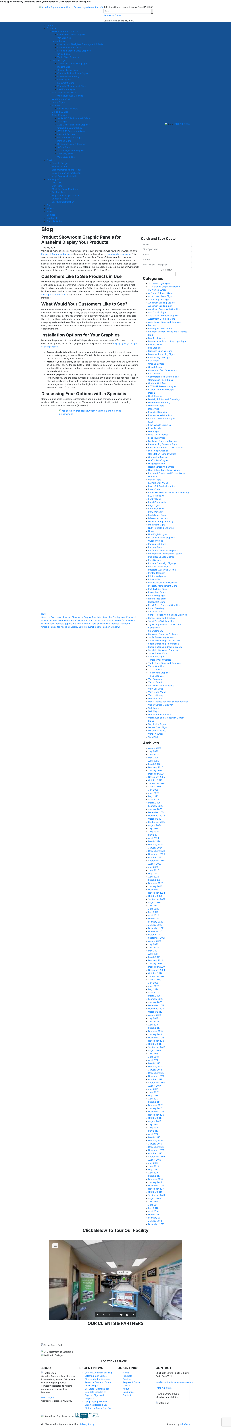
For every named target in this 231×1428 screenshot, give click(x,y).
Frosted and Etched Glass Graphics (166, 447)
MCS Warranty (155, 511)
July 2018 (153, 1053)
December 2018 (156, 1037)
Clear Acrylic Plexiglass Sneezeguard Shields (80, 44)
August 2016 (154, 1121)
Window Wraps (155, 733)
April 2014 (153, 1211)
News (151, 531)
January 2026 (155, 770)
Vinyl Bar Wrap (155, 688)
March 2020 (154, 995)
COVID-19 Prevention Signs (71, 131)
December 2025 (156, 773)
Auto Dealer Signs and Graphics (73, 124)
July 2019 (153, 1018)
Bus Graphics (154, 347)
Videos (50, 208)
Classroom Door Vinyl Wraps (162, 370)
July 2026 (153, 751)
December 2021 (156, 928)
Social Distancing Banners (161, 637)
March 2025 (154, 802)
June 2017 (153, 1092)
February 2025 (155, 806)
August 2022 (154, 902)
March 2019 (154, 1028)
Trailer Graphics (156, 666)
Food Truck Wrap (156, 437)
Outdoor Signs (59, 60)
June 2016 (153, 1127)
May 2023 (153, 873)
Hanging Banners (156, 463)
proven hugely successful (117, 254)
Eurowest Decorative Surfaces (56, 254)
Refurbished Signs (157, 598)
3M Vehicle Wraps (157, 289)
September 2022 (156, 899)
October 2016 (155, 1118)
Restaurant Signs (156, 602)
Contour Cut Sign (157, 383)
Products (51, 28)
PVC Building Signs (157, 589)
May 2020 (153, 989)
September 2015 (156, 1156)
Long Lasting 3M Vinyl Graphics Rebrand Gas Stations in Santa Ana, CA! (98, 1404)
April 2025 (153, 799)
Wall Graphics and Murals (65, 92)
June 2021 (153, 947)
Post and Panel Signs (159, 566)
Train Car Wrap (155, 669)
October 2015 (155, 1153)
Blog (49, 205)
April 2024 (153, 838)
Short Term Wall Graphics (161, 621)
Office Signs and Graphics (161, 537)
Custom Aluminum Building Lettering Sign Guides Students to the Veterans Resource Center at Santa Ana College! (98, 1379)
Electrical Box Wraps (158, 412)
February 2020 (155, 999)
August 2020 (154, 979)
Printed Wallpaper (157, 576)
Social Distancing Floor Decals (163, 643)
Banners (56, 105)
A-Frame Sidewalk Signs (160, 293)
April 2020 (153, 992)
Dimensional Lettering (68, 76)
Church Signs (155, 367)
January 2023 (155, 886)
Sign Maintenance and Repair (66, 169)
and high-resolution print (53, 294)
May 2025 (153, 796)
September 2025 (156, 783)
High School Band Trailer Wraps (164, 470)
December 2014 (156, 1185)
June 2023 (153, 870)
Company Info (54, 179)
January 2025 (155, 809)
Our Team (57, 185)
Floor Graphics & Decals (69, 47)
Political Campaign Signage (162, 563)
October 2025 (155, 780)
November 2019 (156, 1008)
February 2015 (155, 1179)
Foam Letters (64, 79)
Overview (56, 182)
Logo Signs (154, 505)
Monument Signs (65, 83)
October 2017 (155, 1079)
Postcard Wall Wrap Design (162, 569)
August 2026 (154, 748)
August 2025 (154, 786)
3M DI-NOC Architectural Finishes (74, 118)
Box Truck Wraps (156, 338)
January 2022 (155, 925)
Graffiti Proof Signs (158, 460)
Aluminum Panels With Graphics (164, 309)
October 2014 (155, 1192)
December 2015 (156, 1147)
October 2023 (155, 857)
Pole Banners (154, 560)
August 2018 (154, 1050)
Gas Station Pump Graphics (162, 454)
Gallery (126, 1385)
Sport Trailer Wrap (157, 653)
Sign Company (155, 630)
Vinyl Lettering (155, 695)
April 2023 (153, 876)
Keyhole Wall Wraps (158, 482)
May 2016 (153, 1130)
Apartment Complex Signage (72, 63)
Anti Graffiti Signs (157, 312)
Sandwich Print (155, 611)
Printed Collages (156, 573)
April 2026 (153, 761)
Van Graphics (64, 37)
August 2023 (154, 863)
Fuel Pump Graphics (158, 450)
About (126, 1388)
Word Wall (153, 737)
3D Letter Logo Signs (159, 283)
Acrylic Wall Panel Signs (160, 296)
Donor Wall (153, 409)
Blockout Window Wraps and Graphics (167, 331)
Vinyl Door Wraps (157, 692)
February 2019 (155, 1031)
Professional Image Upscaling (163, 582)
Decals (151, 392)
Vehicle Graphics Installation (66, 173)
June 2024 (153, 831)
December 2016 (156, 1111)
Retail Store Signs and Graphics (164, 605)
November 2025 (156, 777)
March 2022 (154, 918)
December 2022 (156, 889)
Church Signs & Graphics (69, 128)
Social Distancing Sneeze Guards (165, 647)
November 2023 (156, 854)
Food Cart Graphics (158, 434)
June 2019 (153, 1021)
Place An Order (54, 221)
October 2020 (155, 973)
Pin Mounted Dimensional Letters (165, 553)
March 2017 (154, 1102)
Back (43, 614)
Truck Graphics (155, 676)
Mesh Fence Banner (158, 515)
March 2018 (154, 1063)
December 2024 (156, 812)
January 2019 (155, 1034)
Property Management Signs (71, 86)
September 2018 (156, 1047)
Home (50, 25)
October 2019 (155, 1011)
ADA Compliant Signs (159, 299)
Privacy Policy (87, 1424)
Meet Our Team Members (65, 189)
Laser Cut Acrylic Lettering (161, 486)
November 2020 (156, 970)
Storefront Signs (156, 656)
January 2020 (155, 1002)
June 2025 (153, 793)
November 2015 (156, 1150)
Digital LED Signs (61, 111)
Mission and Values (158, 518)
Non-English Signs (157, 534)
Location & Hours (61, 198)
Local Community (157, 502)
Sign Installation (60, 166)
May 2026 (153, 757)
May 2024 (153, 835)
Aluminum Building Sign (160, 306)
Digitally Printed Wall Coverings (164, 399)
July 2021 (153, 944)
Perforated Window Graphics (163, 550)
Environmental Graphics (160, 415)
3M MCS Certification (63, 202)
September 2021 (156, 937)
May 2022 (153, 912)
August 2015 (154, 1159)
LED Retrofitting (156, 495)
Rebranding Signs (157, 595)
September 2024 (156, 822)
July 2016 (153, 1124)
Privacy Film (154, 579)
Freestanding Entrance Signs (162, 444)
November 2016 (156, 1114)
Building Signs (64, 66)
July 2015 (153, 1163)
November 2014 (156, 1188)
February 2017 (155, 1105)
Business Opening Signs (160, 351)
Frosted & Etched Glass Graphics (74, 50)
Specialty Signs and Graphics (163, 650)
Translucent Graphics (159, 672)
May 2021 (153, 950)
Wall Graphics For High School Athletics (168, 701)
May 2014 (153, 1208)
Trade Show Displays (68, 57)
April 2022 (153, 915)
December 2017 (156, 1073)
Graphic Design (60, 163)
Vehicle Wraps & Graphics (65, 31)
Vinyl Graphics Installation (65, 176)
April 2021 (153, 954)
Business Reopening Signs (161, 354)
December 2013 (156, 1224)
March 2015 (154, 1176)
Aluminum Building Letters (161, 302)
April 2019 (153, 1024)
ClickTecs (185, 1424)
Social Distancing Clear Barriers (164, 640)
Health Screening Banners (161, 466)
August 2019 (154, 1015)
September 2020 (156, 976)
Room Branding (156, 608)
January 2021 (155, 963)
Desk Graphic (155, 396)
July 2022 (153, 905)
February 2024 (155, 844)
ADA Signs (62, 121)
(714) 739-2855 (182, 124)
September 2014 (156, 1195)
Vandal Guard (155, 682)
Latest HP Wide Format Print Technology (168, 492)
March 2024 (154, 841)
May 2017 (153, 1095)
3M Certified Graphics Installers (164, 286)
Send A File (52, 218)
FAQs (49, 211)
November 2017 (156, 1076)
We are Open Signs (157, 727)
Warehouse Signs (66, 156)
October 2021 (155, 934)
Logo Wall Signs (156, 508)
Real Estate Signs (66, 89)
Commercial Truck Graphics (71, 34)
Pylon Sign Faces (156, 592)
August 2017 (154, 1085)
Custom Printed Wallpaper (161, 389)
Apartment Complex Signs (161, 318)
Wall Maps (153, 711)
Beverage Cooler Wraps (160, 328)
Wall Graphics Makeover (160, 704)
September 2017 (156, 1082)
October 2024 (155, 818)
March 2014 (154, 1214)
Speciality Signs (65, 153)
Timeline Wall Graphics (159, 659)
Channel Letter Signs (67, 70)
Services (51, 160)
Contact (51, 214)
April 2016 (153, 1134)
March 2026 (154, 764)
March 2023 (154, 880)
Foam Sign (153, 431)
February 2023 (155, 883)
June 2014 (153, 1204)
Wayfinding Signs (157, 724)
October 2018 (155, 1044)
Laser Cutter (154, 489)
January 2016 (155, 1143)
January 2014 (155, 1221)
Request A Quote (112, 15)
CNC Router (154, 373)
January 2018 (155, 1069)
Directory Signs (156, 405)
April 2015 (153, 1172)
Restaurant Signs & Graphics (71, 144)
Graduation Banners (158, 457)
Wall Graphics (155, 698)
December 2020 (156, 966)
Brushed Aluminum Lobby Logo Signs (167, 341)
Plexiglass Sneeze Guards (161, 556)
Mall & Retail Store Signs (69, 137)
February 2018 (155, 1066)
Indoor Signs (58, 41)
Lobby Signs (58, 102)
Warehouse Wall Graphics (70, 95)
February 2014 (155, 1217)
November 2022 (156, 892)
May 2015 (153, 1169)
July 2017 (153, 1089)
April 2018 (153, 1060)
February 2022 (155, 921)
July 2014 (153, 1201)
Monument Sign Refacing (161, 521)
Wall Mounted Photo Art (160, 714)
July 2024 (153, 828)
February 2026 (155, 767)
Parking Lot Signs (157, 544)
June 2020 (153, 986)
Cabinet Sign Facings (159, 357)
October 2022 (155, 896)
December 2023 (156, 851)
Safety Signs (63, 147)
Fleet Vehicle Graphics (159, 425)
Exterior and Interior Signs (161, 418)
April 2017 (153, 1098)
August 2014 (154, 1198)
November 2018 (156, 1040)
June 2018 (153, 1056)
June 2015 (153, 1166)
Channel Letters (156, 363)
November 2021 (156, 931)
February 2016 (155, 1140)
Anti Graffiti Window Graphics (163, 315)
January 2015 (155, 1182)
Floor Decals (154, 428)
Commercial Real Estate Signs (72, 73)
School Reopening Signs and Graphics (167, 614)
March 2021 (154, 957)
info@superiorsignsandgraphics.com (174, 1382)
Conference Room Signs (160, 380)
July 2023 (153, 867)
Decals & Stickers (66, 134)
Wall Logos (153, 708)
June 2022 (153, 908)
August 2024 (154, 825)
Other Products (59, 115)
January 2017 (155, 1108)
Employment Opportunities (65, 195)
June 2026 (153, 754)
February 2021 (155, 960)
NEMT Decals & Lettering (161, 528)
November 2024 (156, 815)
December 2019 (156, 1005)
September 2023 (156, 860)
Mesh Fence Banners (67, 108)
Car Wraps (153, 360)
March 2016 (154, 1137)
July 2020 (153, 982)
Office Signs (63, 54)
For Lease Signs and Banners (162, 441)
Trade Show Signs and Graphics (164, 663)
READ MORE (47, 1397)
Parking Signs (64, 140)
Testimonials (58, 192)
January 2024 (155, 847)
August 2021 (154, 941)
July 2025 (153, 789)
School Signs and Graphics (70, 150)
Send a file (128, 1392)
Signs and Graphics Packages (163, 634)
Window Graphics (61, 99)
